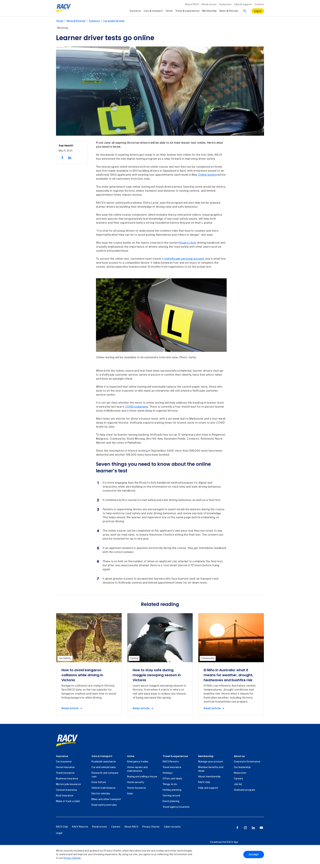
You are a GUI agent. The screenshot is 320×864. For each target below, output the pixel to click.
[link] (67, 741)
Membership (209, 11)
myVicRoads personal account (184, 259)
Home (169, 11)
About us (239, 756)
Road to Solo (187, 243)
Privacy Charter (72, 858)
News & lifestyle (229, 11)
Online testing (207, 175)
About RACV (192, 4)
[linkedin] (253, 827)
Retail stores (209, 4)
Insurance (135, 11)
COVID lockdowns (136, 407)
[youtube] (261, 827)
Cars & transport (153, 11)
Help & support (243, 4)
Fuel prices (225, 4)
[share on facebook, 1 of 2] (62, 157)
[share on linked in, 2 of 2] (69, 157)
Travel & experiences (187, 11)
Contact (259, 4)
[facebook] (237, 827)
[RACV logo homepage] (63, 8)
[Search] (245, 11)
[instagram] (245, 827)
